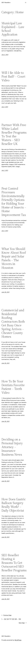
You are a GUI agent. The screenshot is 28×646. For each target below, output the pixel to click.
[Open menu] (26, 2)
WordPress (18, 640)
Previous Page (6, 615)
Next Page (23, 623)
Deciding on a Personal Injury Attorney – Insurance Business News (12, 446)
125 (13, 619)
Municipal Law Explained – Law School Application (12, 28)
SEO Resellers (5, 2)
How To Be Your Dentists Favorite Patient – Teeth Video (13, 386)
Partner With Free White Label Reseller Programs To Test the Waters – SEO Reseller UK (14, 134)
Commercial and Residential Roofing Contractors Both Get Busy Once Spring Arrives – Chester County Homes (13, 323)
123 (8, 619)
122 (5, 619)
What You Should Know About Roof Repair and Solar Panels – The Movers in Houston (13, 258)
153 (20, 619)
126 (15, 619)
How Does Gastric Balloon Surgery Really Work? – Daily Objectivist (13, 504)
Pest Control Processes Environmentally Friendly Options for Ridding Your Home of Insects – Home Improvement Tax (13, 202)
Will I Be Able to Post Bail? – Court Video (13, 76)
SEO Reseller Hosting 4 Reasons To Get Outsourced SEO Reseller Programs (14, 562)
